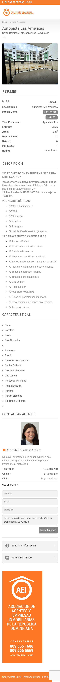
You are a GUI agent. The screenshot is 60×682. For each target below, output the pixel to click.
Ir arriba (46, 677)
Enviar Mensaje (48, 530)
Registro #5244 (49, 478)
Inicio (4, 22)
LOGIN (29, 2)
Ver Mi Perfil (9, 485)
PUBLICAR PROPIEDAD (13, 2)
